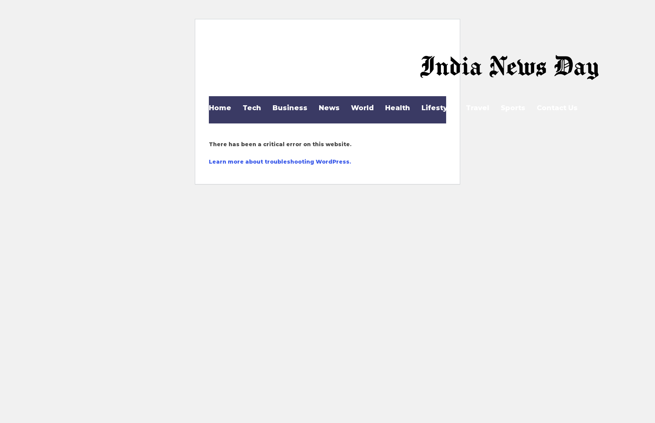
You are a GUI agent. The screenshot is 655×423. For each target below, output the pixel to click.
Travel (477, 108)
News (329, 108)
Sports (513, 108)
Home (220, 108)
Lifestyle (438, 108)
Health (397, 108)
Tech (252, 108)
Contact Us (557, 108)
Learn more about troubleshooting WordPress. (280, 161)
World (362, 108)
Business (290, 108)
